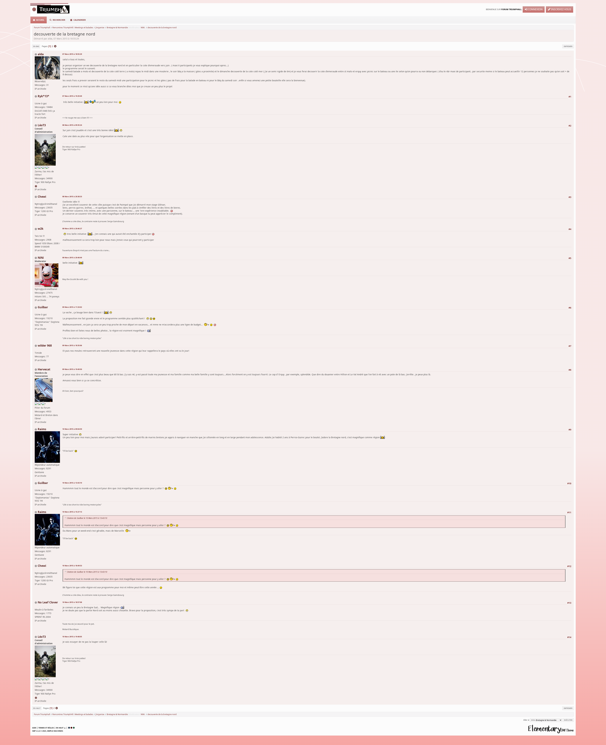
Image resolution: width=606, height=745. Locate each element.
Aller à (526, 719)
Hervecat (44, 369)
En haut (37, 708)
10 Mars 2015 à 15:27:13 (72, 512)
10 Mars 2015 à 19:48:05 (72, 636)
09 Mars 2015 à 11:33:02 (72, 307)
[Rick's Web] (36, 185)
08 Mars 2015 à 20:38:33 (72, 196)
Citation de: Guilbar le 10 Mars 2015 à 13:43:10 (87, 518)
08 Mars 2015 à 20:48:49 (72, 257)
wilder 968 (45, 345)
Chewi (42, 196)
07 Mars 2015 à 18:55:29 (72, 54)
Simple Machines (55, 731)
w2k (40, 228)
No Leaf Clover (48, 602)
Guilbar (43, 307)
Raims (42, 429)
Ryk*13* (43, 96)
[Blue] (69, 728)
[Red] (71, 728)
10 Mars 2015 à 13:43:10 (72, 483)
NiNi (143, 27)
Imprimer (568, 46)
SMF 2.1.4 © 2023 (39, 731)
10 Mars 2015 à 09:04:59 (72, 429)
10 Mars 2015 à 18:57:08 (72, 602)
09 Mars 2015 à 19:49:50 (72, 369)
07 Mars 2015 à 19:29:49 (72, 96)
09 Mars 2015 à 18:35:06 (72, 345)
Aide (34, 728)
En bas (36, 46)
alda (41, 54)
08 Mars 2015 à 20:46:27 (72, 228)
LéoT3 (42, 125)
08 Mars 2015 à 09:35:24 (72, 125)
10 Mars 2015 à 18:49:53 (72, 565)
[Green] (74, 728)
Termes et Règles (46, 728)
